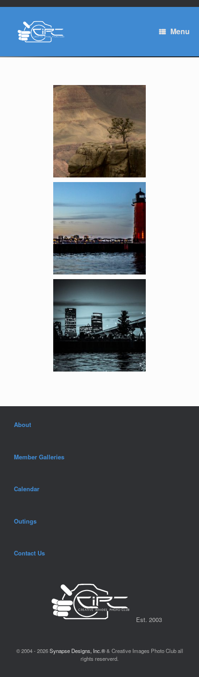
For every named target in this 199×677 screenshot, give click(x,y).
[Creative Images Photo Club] (38, 31)
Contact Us (29, 553)
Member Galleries (39, 456)
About (22, 424)
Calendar (26, 488)
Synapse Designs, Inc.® (77, 650)
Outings (25, 521)
